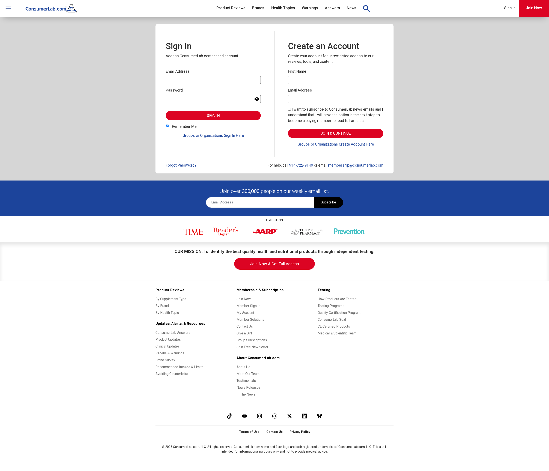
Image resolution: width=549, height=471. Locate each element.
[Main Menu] (8, 8)
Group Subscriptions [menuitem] (252, 340)
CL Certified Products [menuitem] (334, 326)
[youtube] (244, 416)
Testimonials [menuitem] (246, 381)
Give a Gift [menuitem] (244, 333)
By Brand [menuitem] (162, 306)
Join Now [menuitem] (244, 299)
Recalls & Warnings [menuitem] (169, 353)
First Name (297, 71)
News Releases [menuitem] (249, 387)
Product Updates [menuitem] (168, 339)
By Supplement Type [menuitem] (170, 299)
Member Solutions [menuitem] (250, 320)
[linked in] (304, 416)
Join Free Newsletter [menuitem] (252, 347)
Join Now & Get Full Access (274, 264)
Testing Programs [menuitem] (331, 306)
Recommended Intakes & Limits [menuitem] (179, 367)
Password (174, 90)
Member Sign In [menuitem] (248, 306)
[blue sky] (319, 416)
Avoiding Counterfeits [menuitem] (171, 374)
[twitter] (289, 416)
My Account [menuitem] (245, 313)
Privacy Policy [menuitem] (300, 432)
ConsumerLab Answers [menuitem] (172, 333)
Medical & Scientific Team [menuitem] (337, 333)
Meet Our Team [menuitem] (248, 374)
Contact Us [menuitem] (245, 326)
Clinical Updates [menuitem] (167, 346)
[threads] (274, 416)
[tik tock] (229, 416)
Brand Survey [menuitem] (165, 360)
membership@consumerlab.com (355, 165)
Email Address (178, 71)
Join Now (534, 8)
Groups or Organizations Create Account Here (335, 144)
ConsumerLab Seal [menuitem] (332, 320)
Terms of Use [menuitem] (249, 432)
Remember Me (184, 126)
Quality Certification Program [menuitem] (339, 313)
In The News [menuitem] (246, 394)
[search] (366, 8)
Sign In (510, 8)
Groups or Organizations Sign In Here (213, 135)
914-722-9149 (301, 165)
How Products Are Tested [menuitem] (337, 299)
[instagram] (259, 416)
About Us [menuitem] (243, 367)
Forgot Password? (181, 165)
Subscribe (328, 202)
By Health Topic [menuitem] (167, 313)
